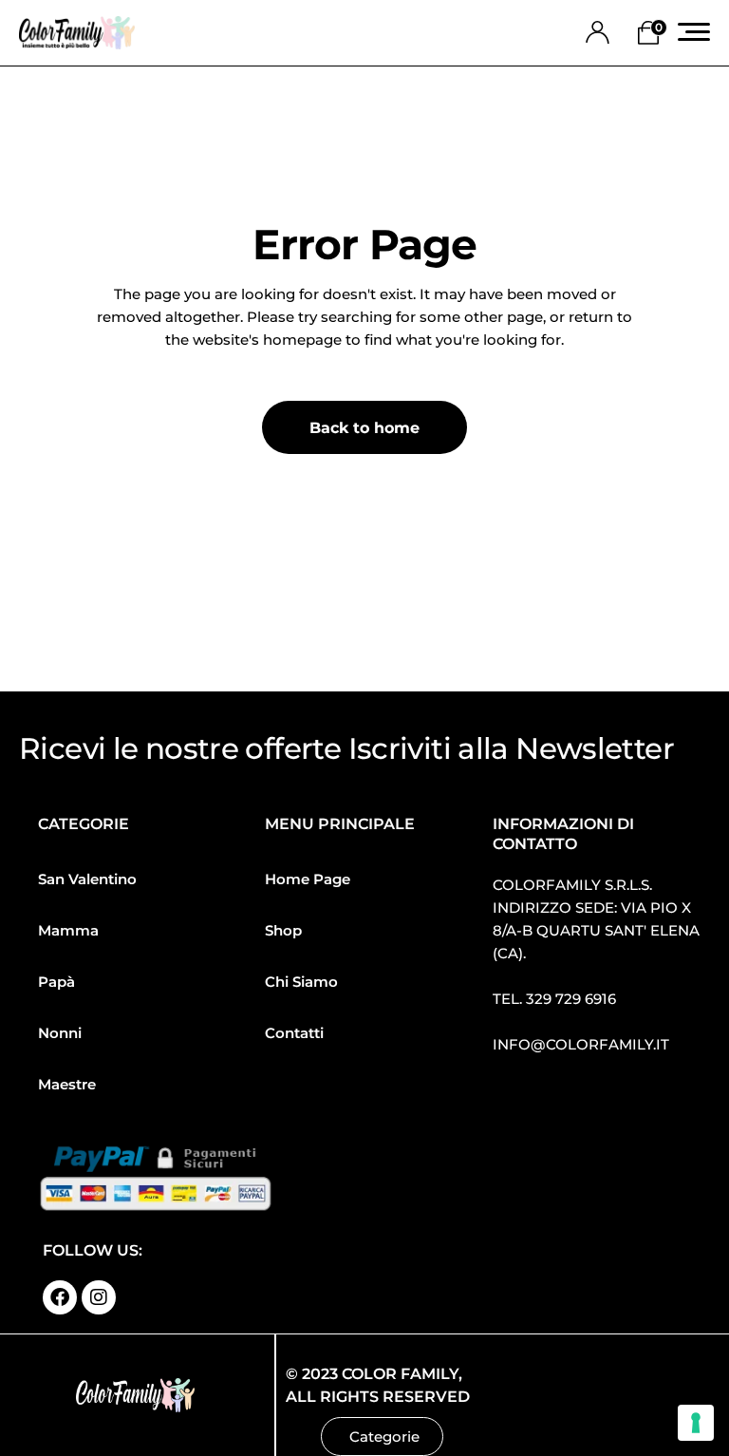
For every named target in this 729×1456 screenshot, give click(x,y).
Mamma (68, 930)
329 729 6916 (571, 999)
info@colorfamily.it (581, 1044)
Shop (283, 930)
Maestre (67, 1084)
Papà (56, 982)
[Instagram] (99, 1297)
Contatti (294, 1033)
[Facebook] (60, 1297)
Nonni (60, 1033)
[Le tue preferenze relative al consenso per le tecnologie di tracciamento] (696, 1423)
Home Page (307, 879)
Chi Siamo (301, 982)
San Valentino (87, 879)
